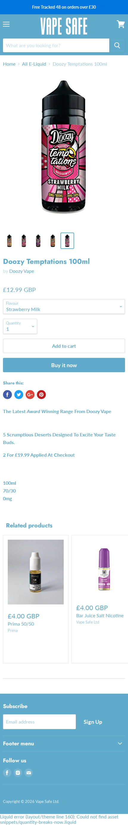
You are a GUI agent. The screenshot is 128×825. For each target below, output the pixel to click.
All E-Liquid (34, 64)
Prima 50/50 (21, 624)
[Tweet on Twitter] (18, 394)
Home (9, 64)
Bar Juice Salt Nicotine (100, 615)
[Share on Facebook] (7, 394)
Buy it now (64, 365)
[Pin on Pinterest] (41, 394)
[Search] (117, 45)
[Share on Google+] (30, 394)
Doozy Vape (21, 271)
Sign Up (93, 721)
